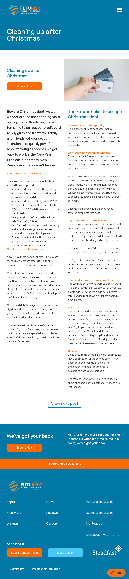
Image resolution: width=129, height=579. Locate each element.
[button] (24, 448)
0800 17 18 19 (16, 544)
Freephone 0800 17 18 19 (64, 463)
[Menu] (119, 10)
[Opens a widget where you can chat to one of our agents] (116, 573)
